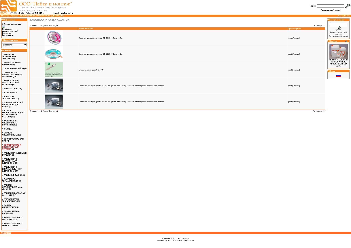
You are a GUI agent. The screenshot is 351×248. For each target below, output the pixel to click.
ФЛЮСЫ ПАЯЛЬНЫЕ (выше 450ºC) (12, 218)
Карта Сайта (344, 16)
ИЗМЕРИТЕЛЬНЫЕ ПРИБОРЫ (11, 64)
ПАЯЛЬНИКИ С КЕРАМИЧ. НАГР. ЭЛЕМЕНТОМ (9, 161)
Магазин (5, 16)
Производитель (295, 29)
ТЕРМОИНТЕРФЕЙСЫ (14, 69)
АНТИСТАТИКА (10, 93)
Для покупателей (10, 31)
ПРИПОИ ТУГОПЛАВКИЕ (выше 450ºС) (14, 194)
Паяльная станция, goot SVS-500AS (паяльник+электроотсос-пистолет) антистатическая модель (121, 86)
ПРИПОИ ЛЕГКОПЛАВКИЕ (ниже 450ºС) (12, 187)
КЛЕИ (6, 129)
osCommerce (183, 238)
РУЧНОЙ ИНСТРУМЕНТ (8, 206)
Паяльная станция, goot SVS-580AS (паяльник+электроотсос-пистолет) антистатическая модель (121, 102)
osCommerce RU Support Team (181, 240)
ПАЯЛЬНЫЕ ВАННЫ (13, 175)
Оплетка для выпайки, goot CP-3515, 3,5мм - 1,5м (100, 54)
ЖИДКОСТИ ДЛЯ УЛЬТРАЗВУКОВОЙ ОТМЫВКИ (10, 83)
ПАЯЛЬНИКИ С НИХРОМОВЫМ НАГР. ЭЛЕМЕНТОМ (12, 169)
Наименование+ (86, 29)
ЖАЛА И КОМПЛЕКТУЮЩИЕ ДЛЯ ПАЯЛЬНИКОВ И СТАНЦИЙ (13, 114)
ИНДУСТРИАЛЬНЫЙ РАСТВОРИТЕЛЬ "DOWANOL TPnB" (338, 62)
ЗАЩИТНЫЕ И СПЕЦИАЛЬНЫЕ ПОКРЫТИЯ (9, 123)
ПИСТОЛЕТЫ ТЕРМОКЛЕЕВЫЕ (10, 180)
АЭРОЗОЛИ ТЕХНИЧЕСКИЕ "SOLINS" (9, 57)
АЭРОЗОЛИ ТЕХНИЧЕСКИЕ (9, 98)
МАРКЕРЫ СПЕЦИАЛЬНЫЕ (9, 134)
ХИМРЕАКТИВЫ (11, 89)
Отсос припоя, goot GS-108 (91, 70)
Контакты (6, 33)
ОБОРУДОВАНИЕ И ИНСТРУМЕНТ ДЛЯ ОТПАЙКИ (42, 16)
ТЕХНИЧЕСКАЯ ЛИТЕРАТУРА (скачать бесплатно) (12, 75)
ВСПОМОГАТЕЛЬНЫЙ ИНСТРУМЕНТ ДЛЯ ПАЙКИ (12, 105)
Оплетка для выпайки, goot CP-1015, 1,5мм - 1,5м (100, 38)
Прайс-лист (7, 29)
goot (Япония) (294, 38)
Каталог (14, 16)
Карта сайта (7, 35)
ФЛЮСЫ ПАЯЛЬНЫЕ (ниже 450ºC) (12, 224)
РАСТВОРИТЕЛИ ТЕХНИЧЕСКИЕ (10, 200)
